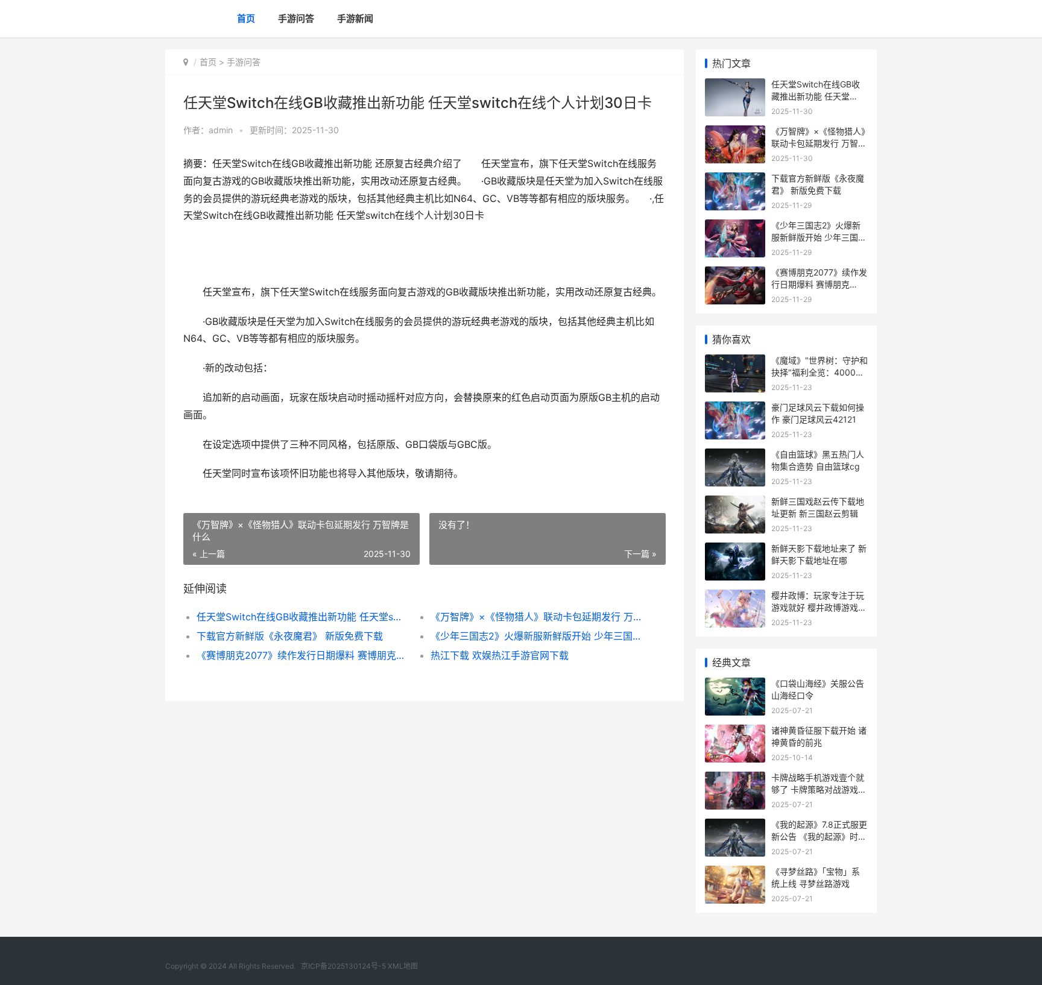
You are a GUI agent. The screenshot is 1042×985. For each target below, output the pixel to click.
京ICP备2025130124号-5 (343, 966)
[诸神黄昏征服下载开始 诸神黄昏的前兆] (735, 732)
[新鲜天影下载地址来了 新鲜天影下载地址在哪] (735, 550)
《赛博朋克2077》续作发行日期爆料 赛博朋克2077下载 (302, 655)
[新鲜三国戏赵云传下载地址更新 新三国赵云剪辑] (735, 503)
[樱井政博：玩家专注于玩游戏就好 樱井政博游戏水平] (735, 597)
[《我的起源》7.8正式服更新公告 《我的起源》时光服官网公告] (735, 826)
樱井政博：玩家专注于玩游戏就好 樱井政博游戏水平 (819, 607)
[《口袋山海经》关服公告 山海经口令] (735, 685)
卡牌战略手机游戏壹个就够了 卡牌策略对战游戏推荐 (819, 789)
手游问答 (296, 18)
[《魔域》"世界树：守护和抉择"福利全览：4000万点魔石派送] (735, 362)
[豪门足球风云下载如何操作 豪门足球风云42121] (735, 409)
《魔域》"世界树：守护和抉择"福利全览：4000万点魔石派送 (819, 372)
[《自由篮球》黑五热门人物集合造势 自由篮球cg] (735, 456)
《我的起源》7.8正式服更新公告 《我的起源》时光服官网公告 (819, 836)
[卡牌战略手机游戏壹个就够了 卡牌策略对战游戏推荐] (735, 779)
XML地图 (403, 966)
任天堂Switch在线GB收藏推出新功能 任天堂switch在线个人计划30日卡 (302, 617)
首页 (246, 18)
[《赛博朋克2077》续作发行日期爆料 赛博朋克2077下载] (735, 274)
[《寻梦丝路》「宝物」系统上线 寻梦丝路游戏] (735, 873)
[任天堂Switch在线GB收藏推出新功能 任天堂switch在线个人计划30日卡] (735, 86)
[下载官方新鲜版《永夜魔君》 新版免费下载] (735, 180)
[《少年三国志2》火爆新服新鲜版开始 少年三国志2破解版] (735, 227)
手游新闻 (355, 18)
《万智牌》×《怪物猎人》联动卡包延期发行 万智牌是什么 (536, 617)
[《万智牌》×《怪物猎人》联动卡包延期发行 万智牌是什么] (735, 133)
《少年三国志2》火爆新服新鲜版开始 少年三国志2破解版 (536, 636)
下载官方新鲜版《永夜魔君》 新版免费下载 (290, 636)
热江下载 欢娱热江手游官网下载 (500, 655)
